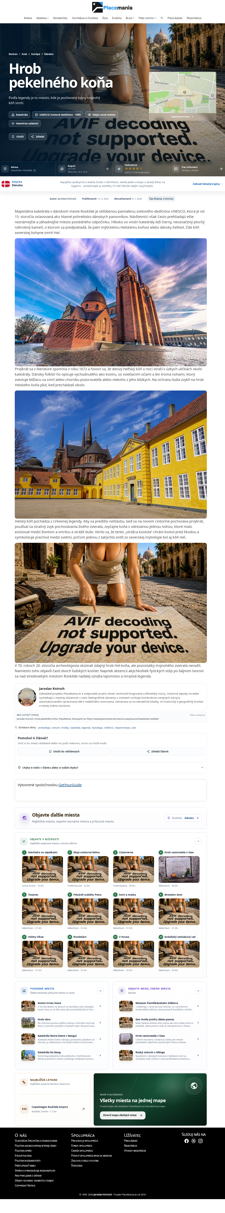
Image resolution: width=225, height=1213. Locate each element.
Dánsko (49, 54)
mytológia (97, 727)
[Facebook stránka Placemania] (187, 1140)
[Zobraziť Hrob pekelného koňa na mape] (182, 92)
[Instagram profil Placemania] (200, 1140)
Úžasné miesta (122, 727)
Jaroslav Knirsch (67, 198)
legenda (86, 727)
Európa (35, 54)
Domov (13, 54)
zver (133, 727)
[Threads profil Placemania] (193, 1140)
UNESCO (108, 727)
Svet (24, 54)
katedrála (75, 727)
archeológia (44, 727)
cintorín (56, 727)
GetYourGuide (70, 784)
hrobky (65, 727)
